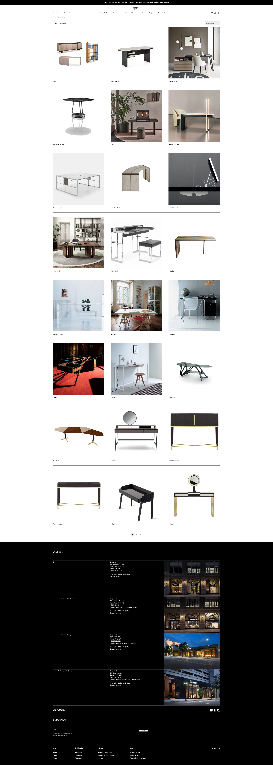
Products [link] (116, 13)
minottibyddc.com (130, 607)
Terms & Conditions (104, 752)
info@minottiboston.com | (119, 679)
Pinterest (78, 758)
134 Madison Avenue (117, 564)
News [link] (144, 13)
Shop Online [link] (104, 13)
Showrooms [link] (169, 13)
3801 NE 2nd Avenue (117, 637)
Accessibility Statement (138, 758)
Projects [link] (152, 13)
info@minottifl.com (116, 643)
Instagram (78, 752)
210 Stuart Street (116, 673)
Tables (59, 17)
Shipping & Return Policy (106, 755)
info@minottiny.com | (117, 607)
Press (55, 758)
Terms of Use (134, 755)
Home (54, 17)
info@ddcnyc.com (116, 570)
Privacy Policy (135, 752)
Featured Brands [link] (131, 13)
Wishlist (212, 13)
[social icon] (211, 711)
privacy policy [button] (64, 735)
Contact (100, 758)
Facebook (78, 755)
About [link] (159, 13)
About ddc (56, 752)
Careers (56, 755)
